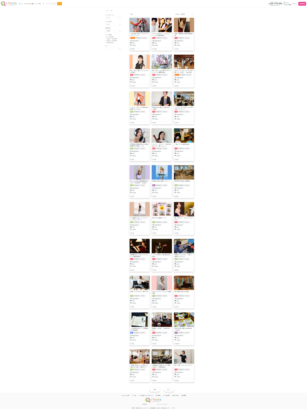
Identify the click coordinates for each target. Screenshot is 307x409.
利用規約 (144, 404)
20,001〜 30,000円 (111, 40)
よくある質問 (166, 395)
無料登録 (302, 3)
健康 (132, 111)
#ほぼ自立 (144, 38)
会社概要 (183, 395)
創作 (132, 332)
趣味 (154, 185)
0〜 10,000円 (110, 37)
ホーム (21, 3)
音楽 (154, 38)
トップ (107, 10)
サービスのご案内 (29, 3)
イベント (133, 38)
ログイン (295, 3)
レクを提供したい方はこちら (146, 395)
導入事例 (158, 395)
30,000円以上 (110, 42)
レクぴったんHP (125, 395)
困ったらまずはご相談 (287, 3)
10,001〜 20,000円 (111, 39)
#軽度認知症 (138, 38)
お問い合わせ (175, 395)
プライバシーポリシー (162, 404)
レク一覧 (38, 3)
